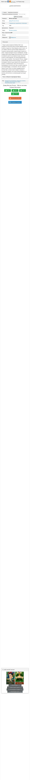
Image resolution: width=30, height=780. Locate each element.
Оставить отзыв (16, 102)
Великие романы (13, 30)
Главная (5, 12)
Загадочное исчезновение (10, 80)
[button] (8, 2)
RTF (16, 90)
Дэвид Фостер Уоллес (14, 20)
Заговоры (7, 81)
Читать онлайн (16, 98)
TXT (23, 90)
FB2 (8, 90)
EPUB (16, 93)
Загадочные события (21, 80)
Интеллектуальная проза (15, 81)
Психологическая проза (10, 82)
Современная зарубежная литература (18, 23)
